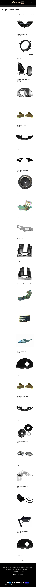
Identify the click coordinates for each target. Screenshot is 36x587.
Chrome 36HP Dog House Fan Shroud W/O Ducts (24, 102)
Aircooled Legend (8, 584)
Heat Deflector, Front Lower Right (22, 216)
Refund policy (20, 584)
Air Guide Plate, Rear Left (21, 238)
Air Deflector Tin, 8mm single (21, 125)
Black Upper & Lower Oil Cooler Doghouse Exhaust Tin (23, 80)
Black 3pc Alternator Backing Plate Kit (23, 441)
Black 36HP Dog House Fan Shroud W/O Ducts (24, 373)
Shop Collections (4, 5)
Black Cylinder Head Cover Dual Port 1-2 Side (24, 261)
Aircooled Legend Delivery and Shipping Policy (24, 567)
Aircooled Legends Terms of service (18, 571)
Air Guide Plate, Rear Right (21, 351)
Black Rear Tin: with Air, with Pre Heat (23, 418)
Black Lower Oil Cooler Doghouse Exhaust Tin (24, 508)
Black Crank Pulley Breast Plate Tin (22, 34)
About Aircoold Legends (12, 567)
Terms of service (30, 584)
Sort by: (18, 14)
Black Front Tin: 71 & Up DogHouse (22, 170)
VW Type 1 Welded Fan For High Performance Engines (24, 193)
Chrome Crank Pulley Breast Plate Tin (23, 486)
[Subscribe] (25, 577)
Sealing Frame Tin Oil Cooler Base (22, 531)
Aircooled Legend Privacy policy (11, 569)
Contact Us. (5, 567)
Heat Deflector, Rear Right (21, 328)
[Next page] (27, 560)
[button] (2, 3)
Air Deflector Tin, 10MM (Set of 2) (22, 396)
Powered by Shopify (14, 584)
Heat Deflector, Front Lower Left (22, 306)
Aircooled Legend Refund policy (23, 569)
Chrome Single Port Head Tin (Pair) (22, 463)
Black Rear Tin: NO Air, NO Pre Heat (22, 147)
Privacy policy (25, 584)
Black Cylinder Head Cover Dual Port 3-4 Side (24, 283)
